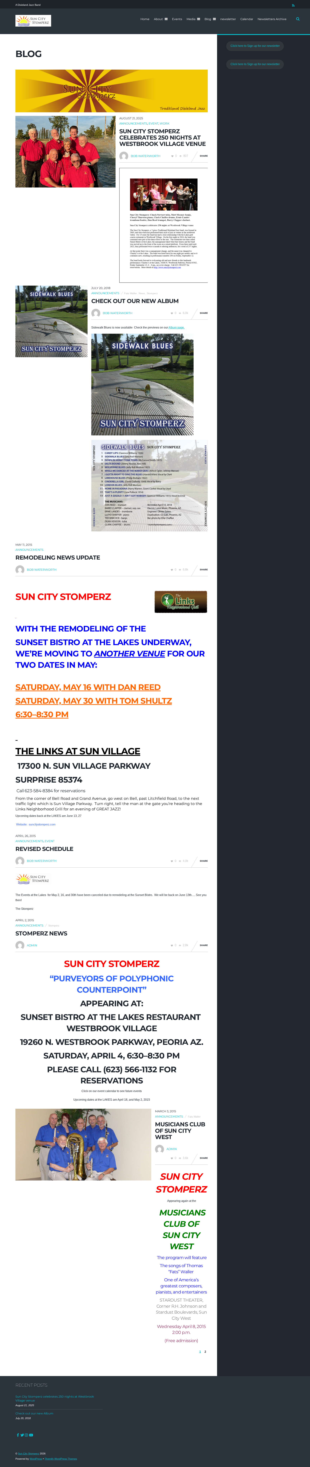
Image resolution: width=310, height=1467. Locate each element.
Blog (208, 19)
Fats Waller (130, 293)
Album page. (176, 327)
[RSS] (293, 4)
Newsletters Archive (272, 19)
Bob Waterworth (145, 156)
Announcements (133, 123)
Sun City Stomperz (28, 1453)
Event (153, 123)
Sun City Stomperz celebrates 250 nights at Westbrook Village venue (162, 137)
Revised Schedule (44, 848)
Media (191, 19)
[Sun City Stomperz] (33, 24)
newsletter (228, 19)
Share (204, 155)
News (142, 293)
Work (164, 123)
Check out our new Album (135, 300)
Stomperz (152, 293)
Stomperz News (41, 933)
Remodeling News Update (57, 557)
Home (144, 19)
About (158, 19)
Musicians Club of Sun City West (180, 1130)
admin (32, 945)
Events (177, 19)
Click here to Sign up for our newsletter (255, 45)
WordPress (36, 1458)
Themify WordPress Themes (60, 1458)
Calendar (246, 19)
